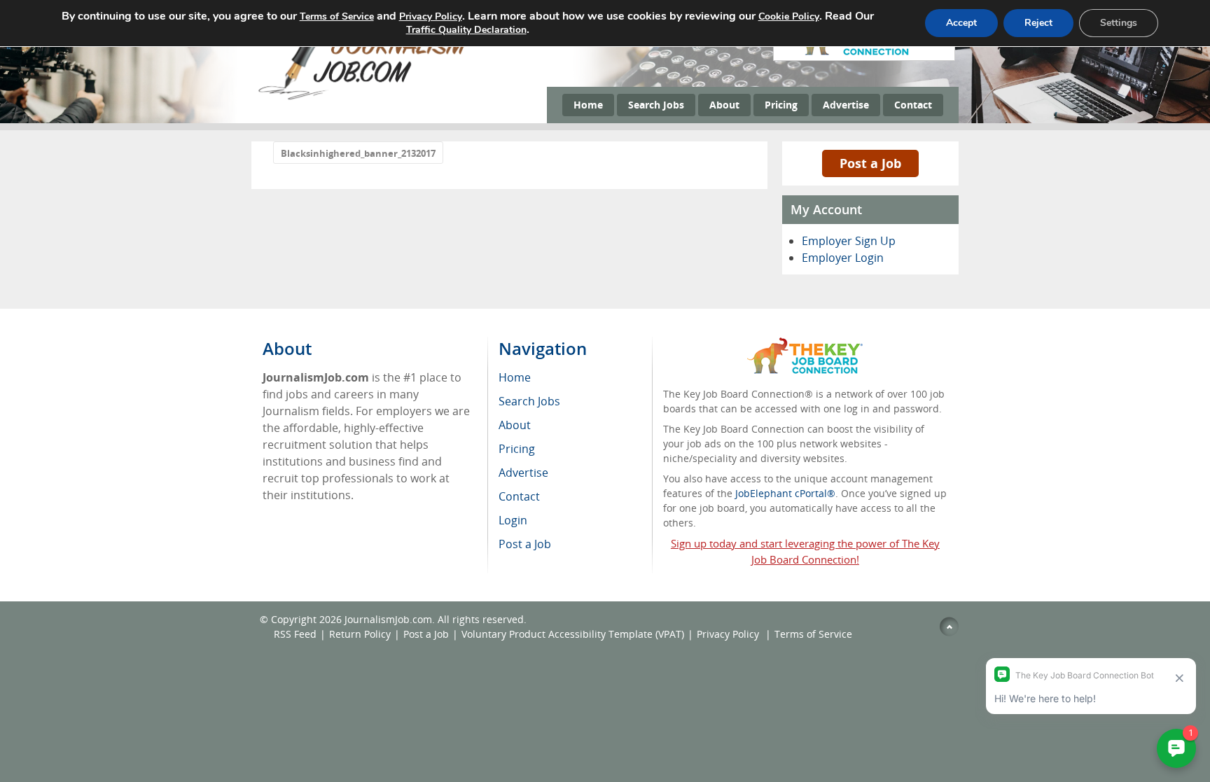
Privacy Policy (729, 634)
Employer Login (843, 257)
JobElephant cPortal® (785, 493)
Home (588, 104)
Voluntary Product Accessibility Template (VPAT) (572, 634)
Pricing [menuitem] (517, 448)
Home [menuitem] (515, 377)
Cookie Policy (788, 16)
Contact (913, 104)
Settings (1118, 22)
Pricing (781, 104)
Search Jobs (656, 104)
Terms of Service (813, 634)
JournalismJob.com (388, 619)
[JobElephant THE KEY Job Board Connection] (805, 344)
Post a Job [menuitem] (525, 544)
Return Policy (360, 634)
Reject (1038, 22)
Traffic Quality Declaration (466, 29)
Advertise (846, 104)
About (724, 104)
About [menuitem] (515, 425)
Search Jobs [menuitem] (529, 401)
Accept (961, 22)
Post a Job (870, 163)
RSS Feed (295, 634)
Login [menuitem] (513, 520)
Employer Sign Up (849, 241)
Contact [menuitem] (519, 496)
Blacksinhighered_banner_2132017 (358, 153)
